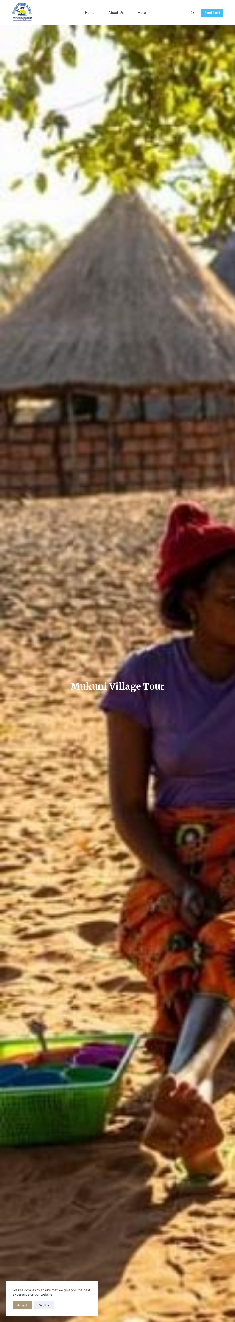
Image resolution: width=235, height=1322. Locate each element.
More (141, 12)
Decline (44, 1305)
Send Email (212, 12)
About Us (116, 12)
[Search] (192, 12)
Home (90, 12)
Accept (22, 1305)
